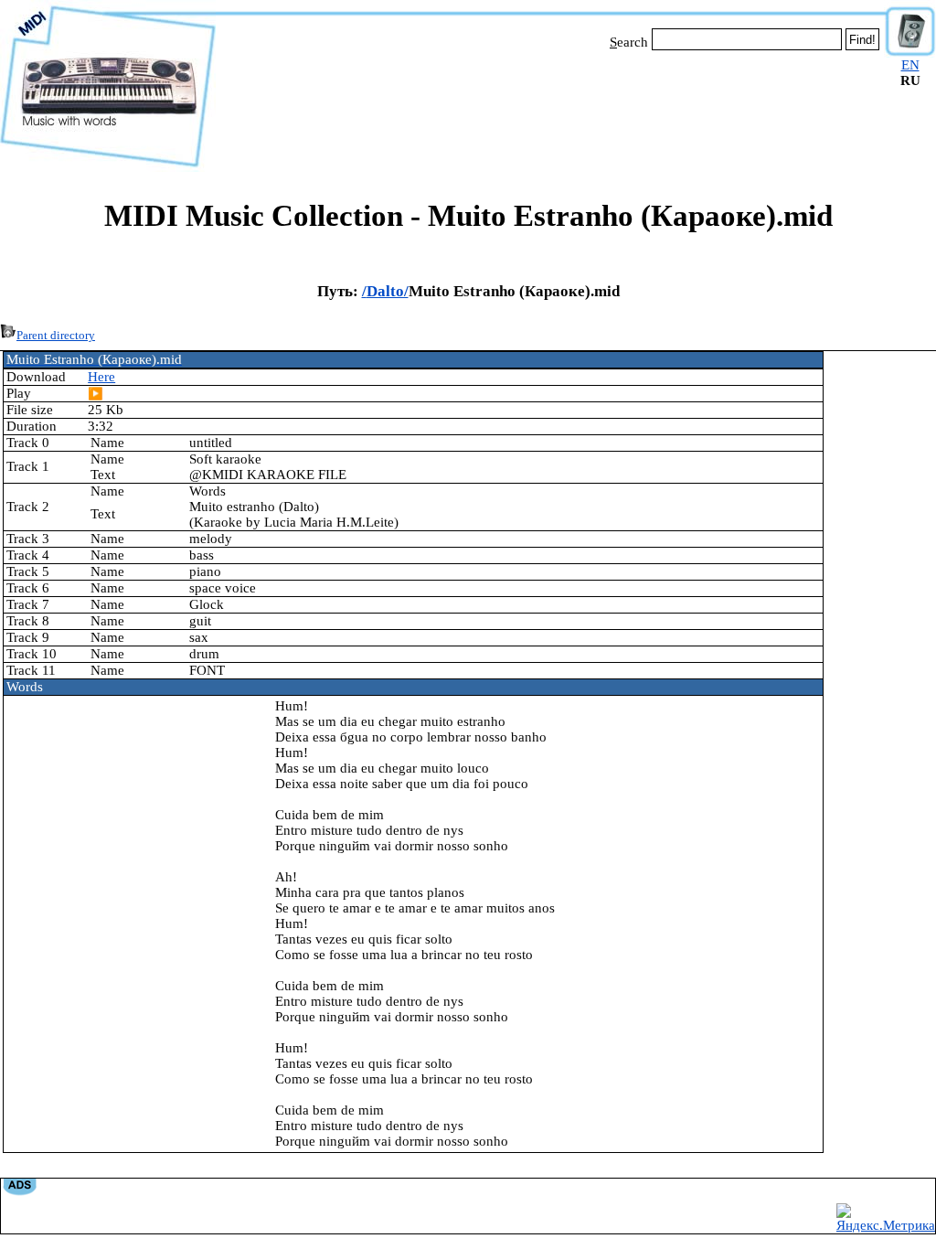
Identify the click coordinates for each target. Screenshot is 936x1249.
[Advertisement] (550, 108)
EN (910, 65)
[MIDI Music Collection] (108, 167)
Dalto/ (388, 291)
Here (101, 376)
